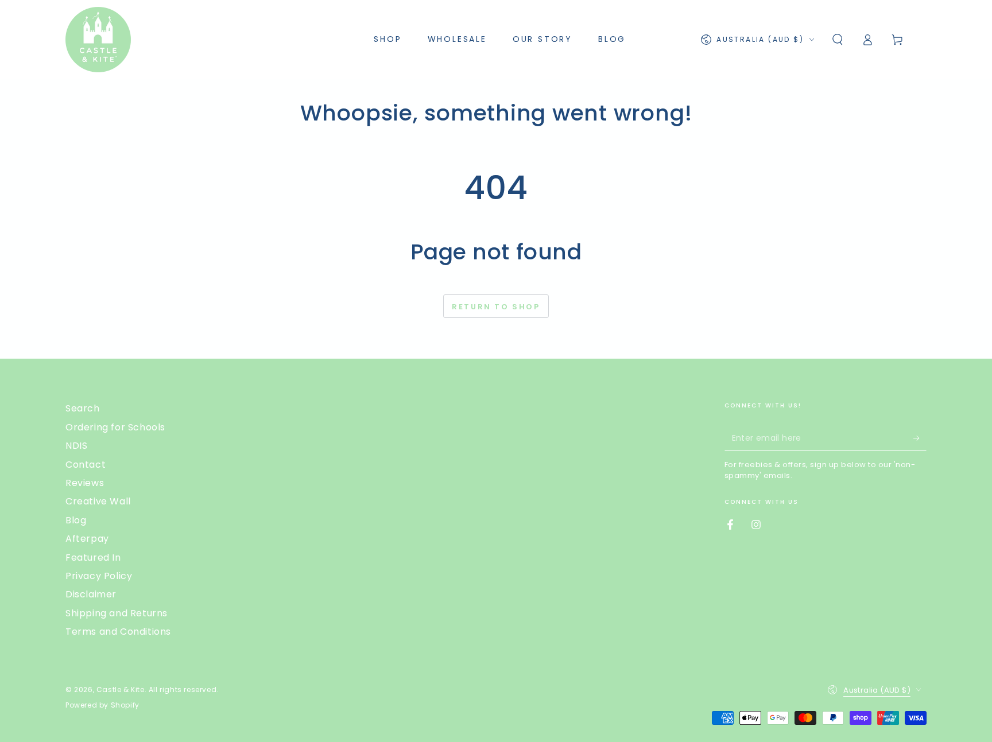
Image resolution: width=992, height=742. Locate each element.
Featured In (93, 557)
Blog (75, 520)
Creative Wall (98, 501)
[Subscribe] (920, 437)
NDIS (76, 445)
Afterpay (87, 538)
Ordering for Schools (115, 427)
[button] (837, 39)
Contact (85, 464)
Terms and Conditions (118, 631)
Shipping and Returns (116, 613)
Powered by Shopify (102, 705)
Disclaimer (91, 594)
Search (82, 408)
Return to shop (496, 306)
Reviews (84, 483)
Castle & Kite (120, 689)
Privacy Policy (98, 575)
